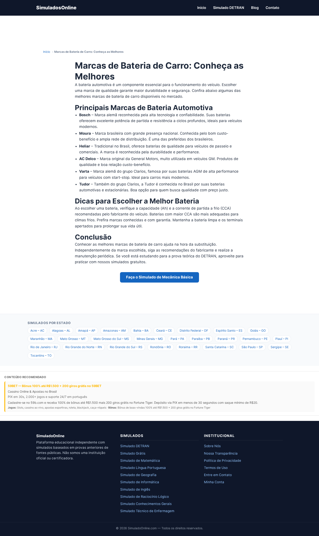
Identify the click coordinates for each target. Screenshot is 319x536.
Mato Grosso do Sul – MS (111, 339)
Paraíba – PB (201, 339)
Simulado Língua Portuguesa (143, 468)
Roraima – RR (188, 347)
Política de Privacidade (222, 460)
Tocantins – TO (41, 355)
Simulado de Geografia (138, 475)
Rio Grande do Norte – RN (83, 347)
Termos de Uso (216, 468)
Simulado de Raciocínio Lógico (144, 497)
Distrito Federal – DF (194, 330)
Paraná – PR (226, 339)
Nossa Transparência (221, 453)
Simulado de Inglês (135, 489)
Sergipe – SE (280, 347)
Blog (255, 7)
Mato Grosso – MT (73, 339)
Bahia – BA (140, 330)
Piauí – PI (281, 339)
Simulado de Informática (139, 482)
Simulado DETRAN (228, 7)
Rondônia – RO (160, 347)
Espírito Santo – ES (229, 330)
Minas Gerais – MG (150, 339)
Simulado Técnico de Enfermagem (147, 511)
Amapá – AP (86, 330)
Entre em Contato (218, 475)
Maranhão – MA (41, 339)
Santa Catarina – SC (219, 347)
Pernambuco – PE (255, 339)
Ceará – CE (164, 330)
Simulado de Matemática (140, 460)
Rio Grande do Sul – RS (126, 347)
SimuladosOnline (56, 7)
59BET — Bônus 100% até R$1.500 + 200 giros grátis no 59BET (54, 386)
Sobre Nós (212, 446)
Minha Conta (214, 482)
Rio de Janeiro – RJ (44, 347)
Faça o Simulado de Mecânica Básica (159, 277)
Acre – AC (37, 330)
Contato (272, 7)
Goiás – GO (258, 330)
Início (201, 7)
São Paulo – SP (252, 347)
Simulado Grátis (132, 453)
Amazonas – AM (114, 330)
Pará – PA (177, 339)
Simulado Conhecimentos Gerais (146, 504)
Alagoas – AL (61, 330)
